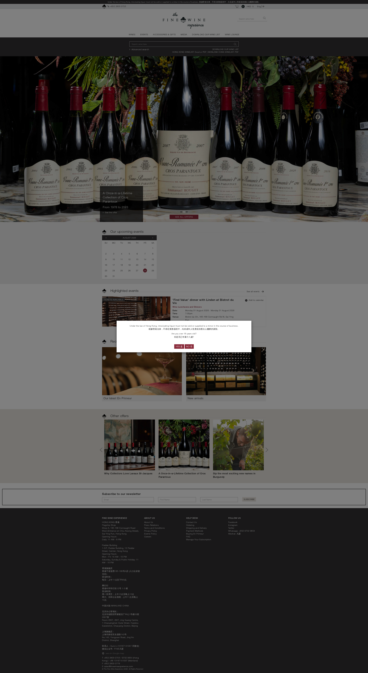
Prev (102, 450)
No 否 (189, 346)
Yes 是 (179, 346)
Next (265, 450)
